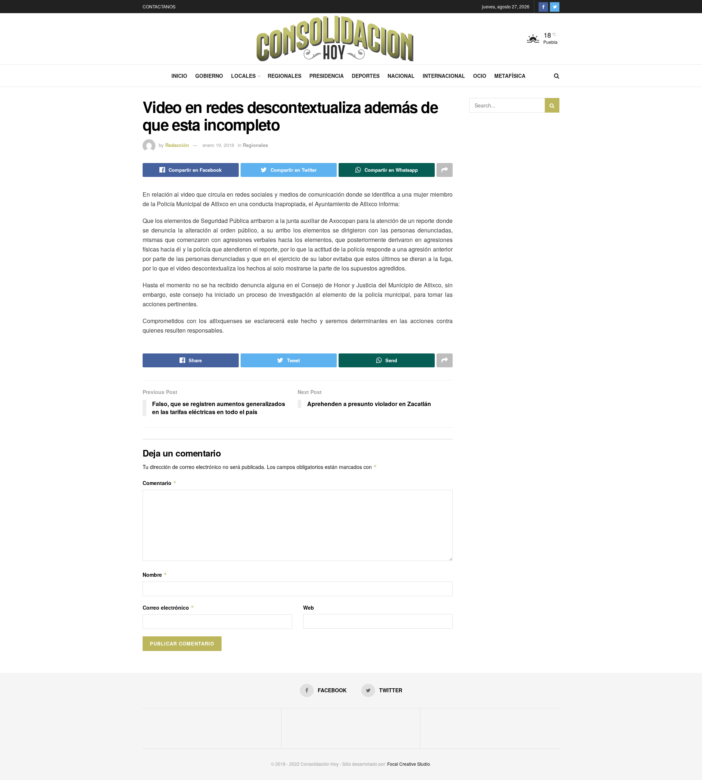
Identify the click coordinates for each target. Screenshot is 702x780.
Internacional (444, 75)
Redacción (177, 144)
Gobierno (209, 75)
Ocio (479, 75)
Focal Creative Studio (408, 764)
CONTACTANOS (159, 6)
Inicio (179, 75)
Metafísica (509, 75)
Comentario (160, 482)
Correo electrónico (168, 607)
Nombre (155, 574)
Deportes (366, 75)
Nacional (401, 75)
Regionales (284, 75)
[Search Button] (552, 105)
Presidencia (326, 75)
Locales (243, 75)
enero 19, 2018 (218, 144)
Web (308, 607)
